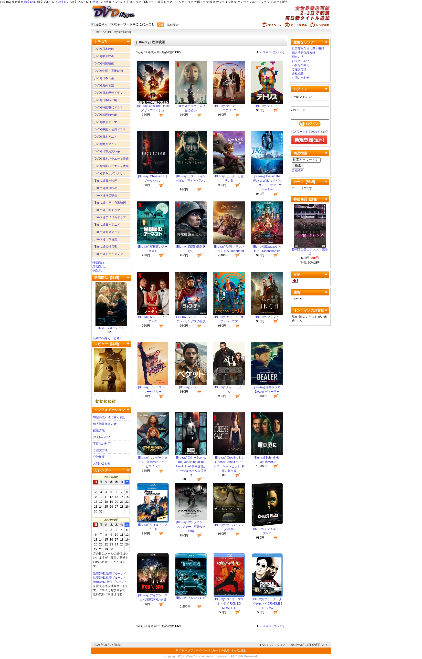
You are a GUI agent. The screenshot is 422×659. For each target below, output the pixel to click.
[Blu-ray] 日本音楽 (105, 239)
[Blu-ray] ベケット (191, 387)
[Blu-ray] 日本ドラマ (107, 210)
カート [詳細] (304, 182)
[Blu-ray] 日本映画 (105, 180)
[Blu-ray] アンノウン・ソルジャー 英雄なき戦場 (191, 527)
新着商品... (99, 266)
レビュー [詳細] (106, 344)
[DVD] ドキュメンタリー (110, 173)
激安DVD (30, 2)
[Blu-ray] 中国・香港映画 (110, 202)
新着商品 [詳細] (106, 278)
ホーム (100, 32)
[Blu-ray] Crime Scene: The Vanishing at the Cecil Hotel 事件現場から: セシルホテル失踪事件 (191, 466)
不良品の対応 (102, 443)
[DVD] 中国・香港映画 (108, 71)
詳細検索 (173, 25)
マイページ (202, 650)
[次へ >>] (278, 52)
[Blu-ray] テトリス (267, 106)
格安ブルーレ (115, 577)
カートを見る (221, 650)
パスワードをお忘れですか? (309, 131)
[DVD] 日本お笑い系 (107, 151)
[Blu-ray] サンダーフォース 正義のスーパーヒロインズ (153, 462)
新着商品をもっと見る (107, 338)
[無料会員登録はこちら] (309, 143)
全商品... (97, 270)
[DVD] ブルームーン (111, 328)
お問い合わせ (102, 463)
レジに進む (239, 650)
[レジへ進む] (320, 26)
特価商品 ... (99, 262)
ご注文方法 (100, 450)
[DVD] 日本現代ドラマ (108, 92)
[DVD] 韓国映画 (104, 63)
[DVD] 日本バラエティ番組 (111, 158)
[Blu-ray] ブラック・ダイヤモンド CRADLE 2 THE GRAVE (267, 603)
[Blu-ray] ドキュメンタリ (110, 254)
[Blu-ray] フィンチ (267, 317)
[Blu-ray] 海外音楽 (105, 246)
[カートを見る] (296, 26)
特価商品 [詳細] (306, 199)
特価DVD (99, 2)
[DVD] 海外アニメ (105, 144)
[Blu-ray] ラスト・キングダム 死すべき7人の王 (191, 181)
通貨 (297, 292)
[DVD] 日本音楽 (104, 78)
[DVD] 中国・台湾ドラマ (110, 129)
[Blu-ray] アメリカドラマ (110, 217)
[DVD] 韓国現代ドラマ (108, 107)
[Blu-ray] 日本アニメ (107, 224)
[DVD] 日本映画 (104, 49)
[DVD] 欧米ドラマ (105, 122)
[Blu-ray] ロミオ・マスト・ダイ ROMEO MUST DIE (229, 603)
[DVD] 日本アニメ (105, 136)
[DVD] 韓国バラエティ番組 (111, 166)
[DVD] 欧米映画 (104, 56)
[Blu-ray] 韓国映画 (105, 195)
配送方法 (99, 430)
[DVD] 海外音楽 (104, 85)
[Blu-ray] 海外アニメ (107, 232)
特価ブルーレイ (117, 582)
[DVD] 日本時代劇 (105, 100)
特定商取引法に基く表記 (109, 417)
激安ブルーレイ (116, 573)
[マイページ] (272, 26)
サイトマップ (185, 650)
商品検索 (300, 153)
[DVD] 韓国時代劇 (105, 114)
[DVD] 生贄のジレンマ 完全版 (310, 251)
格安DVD (64, 2)
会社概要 (99, 457)
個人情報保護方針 (104, 424)
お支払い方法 (102, 437)
